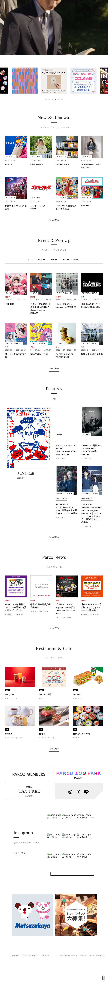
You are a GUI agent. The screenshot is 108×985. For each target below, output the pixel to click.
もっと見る (54, 220)
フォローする (19, 853)
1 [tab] (46, 99)
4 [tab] (55, 99)
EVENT (54, 260)
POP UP (41, 260)
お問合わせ (46, 955)
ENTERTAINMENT (71, 260)
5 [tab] (58, 99)
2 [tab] (49, 99)
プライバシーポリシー (30, 955)
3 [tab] (52, 99)
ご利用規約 (15, 955)
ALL (30, 260)
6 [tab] (62, 99)
